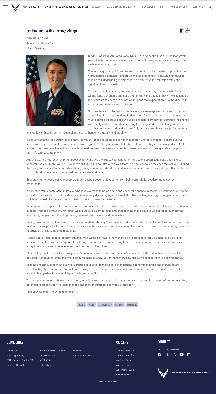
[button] (5, 7)
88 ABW (82, 304)
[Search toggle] (210, 7)
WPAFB (91, 304)
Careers (122, 342)
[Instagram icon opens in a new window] (174, 354)
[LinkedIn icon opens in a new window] (189, 354)
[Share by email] (187, 30)
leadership (119, 304)
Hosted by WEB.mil (108, 381)
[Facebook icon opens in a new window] (160, 354)
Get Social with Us (168, 349)
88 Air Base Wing (105, 304)
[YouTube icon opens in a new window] (181, 354)
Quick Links (14, 342)
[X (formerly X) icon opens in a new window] (167, 354)
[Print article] (181, 30)
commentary (132, 304)
